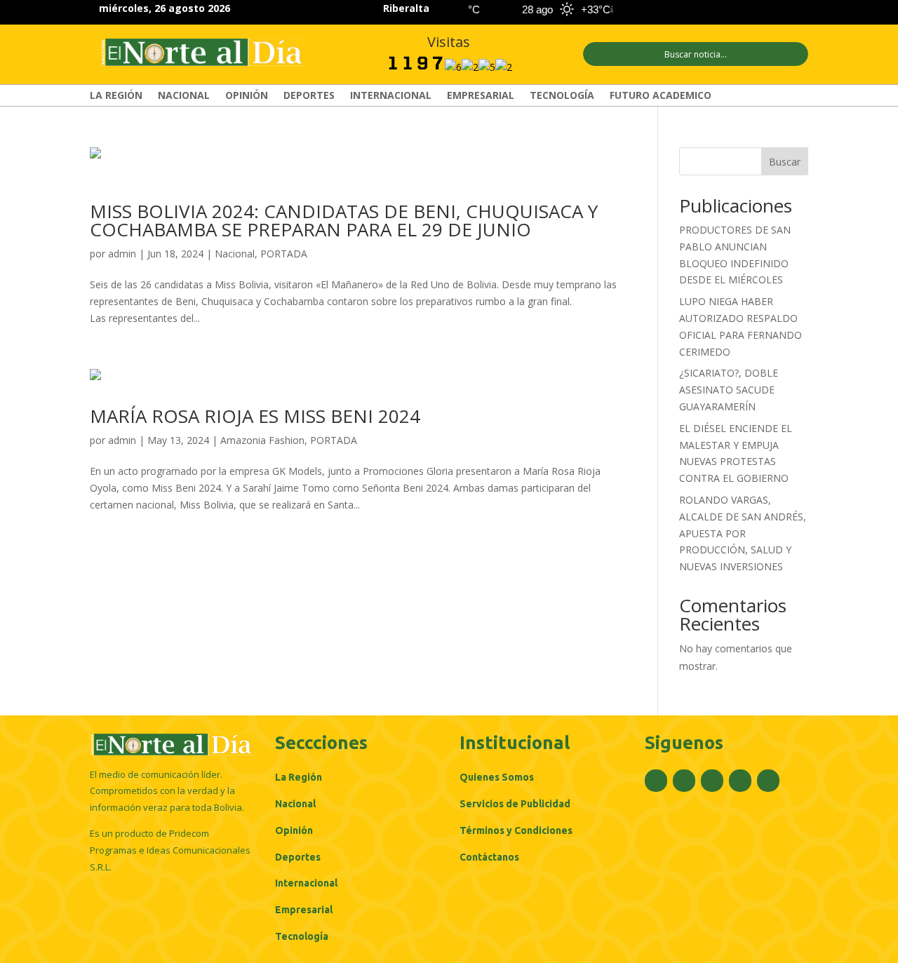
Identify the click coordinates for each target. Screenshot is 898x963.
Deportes (309, 96)
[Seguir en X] (722, 10)
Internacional (390, 96)
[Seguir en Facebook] (697, 10)
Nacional (184, 96)
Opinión (246, 96)
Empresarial (480, 96)
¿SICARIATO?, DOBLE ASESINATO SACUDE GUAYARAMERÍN (728, 389)
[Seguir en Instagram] (748, 10)
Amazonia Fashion (262, 440)
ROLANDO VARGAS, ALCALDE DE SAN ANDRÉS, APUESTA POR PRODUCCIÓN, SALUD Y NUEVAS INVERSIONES (742, 533)
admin (122, 253)
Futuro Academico (660, 96)
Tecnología (562, 96)
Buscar (784, 161)
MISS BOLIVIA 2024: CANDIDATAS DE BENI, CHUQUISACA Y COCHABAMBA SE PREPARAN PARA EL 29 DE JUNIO (344, 220)
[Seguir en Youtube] (798, 10)
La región (116, 96)
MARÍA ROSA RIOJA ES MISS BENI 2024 (255, 416)
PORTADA (283, 253)
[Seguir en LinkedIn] (773, 10)
